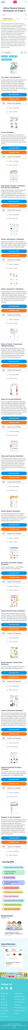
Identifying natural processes (13, 892)
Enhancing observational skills (13, 867)
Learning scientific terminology (13, 900)
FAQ (17, 1013)
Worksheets (5, 993)
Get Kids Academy (20, 1002)
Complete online (14, 99)
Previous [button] (2, 928)
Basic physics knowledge (11, 909)
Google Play (5, 1010)
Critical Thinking (9, 878)
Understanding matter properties (11, 883)
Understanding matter (11, 888)
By (2, 52)
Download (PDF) (14, 94)
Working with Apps (20, 999)
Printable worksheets (8, 18)
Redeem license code (21, 1007)
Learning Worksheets (11, 946)
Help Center (5, 1016)
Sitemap (4, 1013)
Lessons (18, 18)
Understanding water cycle (12, 905)
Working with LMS (20, 996)
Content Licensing (20, 1010)
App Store (5, 1007)
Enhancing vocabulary (11, 896)
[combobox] (8, 53)
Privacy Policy (17, 1024)
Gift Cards (18, 1005)
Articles (8, 917)
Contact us (5, 1005)
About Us (5, 1002)
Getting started (19, 993)
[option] (14, 928)
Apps (4, 996)
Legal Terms (10, 1024)
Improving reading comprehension (10, 872)
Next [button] (25, 928)
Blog (4, 999)
